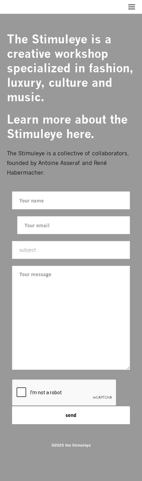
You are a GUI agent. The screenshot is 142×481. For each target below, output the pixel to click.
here (78, 134)
